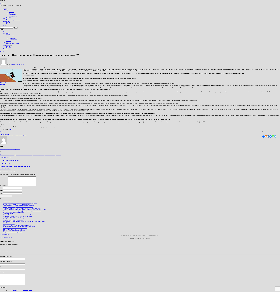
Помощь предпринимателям (13, 19)
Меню (2, 29)
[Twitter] (275, 135)
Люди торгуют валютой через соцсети (12, 229)
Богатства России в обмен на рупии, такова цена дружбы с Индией (19, 214)
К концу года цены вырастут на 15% (12, 217)
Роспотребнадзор (13, 16)
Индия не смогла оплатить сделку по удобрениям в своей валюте (19, 226)
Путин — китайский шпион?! (9, 160)
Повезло (8, 22)
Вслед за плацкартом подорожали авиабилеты (15, 166)
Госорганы (11, 12)
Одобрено (5, 9)
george (12, 64)
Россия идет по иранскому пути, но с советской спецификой (18, 207)
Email (1, 190)
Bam (30, 290)
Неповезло (8, 23)
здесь (10, 129)
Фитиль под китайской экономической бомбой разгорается (17, 216)
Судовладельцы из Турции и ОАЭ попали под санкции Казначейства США (22, 208)
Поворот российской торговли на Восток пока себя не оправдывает (20, 203)
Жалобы (8, 10)
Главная (5, 8)
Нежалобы (8, 17)
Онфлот (2, 3)
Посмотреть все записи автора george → (10, 149)
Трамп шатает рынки (8, 201)
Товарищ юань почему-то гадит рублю (12, 232)
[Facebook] (263, 135)
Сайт (1, 193)
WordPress (25, 290)
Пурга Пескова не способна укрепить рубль (14, 218)
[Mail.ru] (268, 135)
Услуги (4, 18)
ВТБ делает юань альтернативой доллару (13, 220)
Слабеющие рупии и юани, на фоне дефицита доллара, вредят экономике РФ (22, 211)
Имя (1, 187)
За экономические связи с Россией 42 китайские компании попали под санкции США (24, 209)
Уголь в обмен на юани (9, 224)
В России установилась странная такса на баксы (15, 228)
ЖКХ (10, 13)
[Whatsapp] (273, 135)
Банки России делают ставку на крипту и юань (14, 222)
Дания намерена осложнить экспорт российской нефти (16, 204)
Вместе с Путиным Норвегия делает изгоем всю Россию (17, 225)
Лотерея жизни (6, 21)
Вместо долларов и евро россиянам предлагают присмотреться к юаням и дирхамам (24, 221)
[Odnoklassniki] (266, 135)
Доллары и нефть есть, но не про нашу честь (14, 230)
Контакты (5, 25)
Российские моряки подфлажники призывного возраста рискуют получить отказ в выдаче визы (30, 155)
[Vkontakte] (270, 135)
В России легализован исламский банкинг (13, 212)
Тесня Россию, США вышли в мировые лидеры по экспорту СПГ (19, 205)
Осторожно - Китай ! (8, 213)
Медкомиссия (12, 14)
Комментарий (4, 185)
